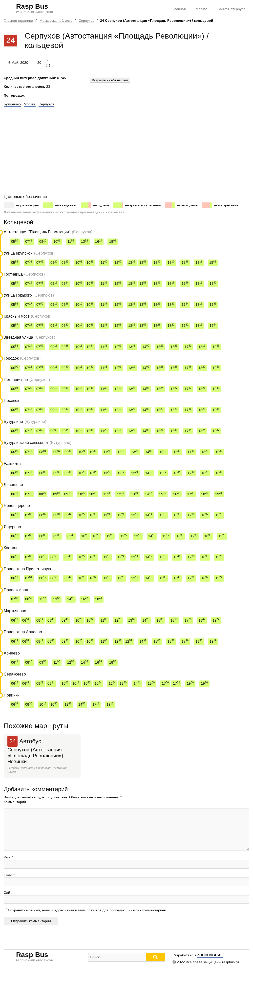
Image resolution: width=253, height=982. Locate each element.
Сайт (8, 893)
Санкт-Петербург (231, 9)
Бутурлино (12, 104)
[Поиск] (155, 957)
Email (9, 875)
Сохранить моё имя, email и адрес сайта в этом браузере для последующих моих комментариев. (87, 910)
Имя (8, 857)
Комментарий (15, 802)
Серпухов (86, 20)
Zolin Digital (210, 955)
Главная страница (18, 20)
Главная (179, 9)
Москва (202, 9)
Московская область (56, 20)
